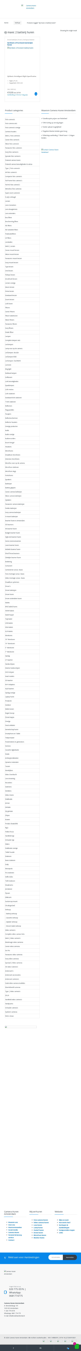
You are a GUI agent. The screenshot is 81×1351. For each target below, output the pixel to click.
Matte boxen (9, 709)
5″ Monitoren (9, 648)
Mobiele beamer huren (12, 549)
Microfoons (9, 451)
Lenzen (7, 201)
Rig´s (6, 828)
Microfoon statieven (12, 467)
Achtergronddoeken (11, 758)
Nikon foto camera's (12, 144)
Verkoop (8, 910)
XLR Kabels (9, 631)
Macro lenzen (9, 287)
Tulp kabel (8, 619)
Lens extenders (10, 213)
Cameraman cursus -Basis (14, 570)
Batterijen (8, 484)
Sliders (7, 844)
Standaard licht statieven (13, 398)
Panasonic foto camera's (13, 148)
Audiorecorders (10, 438)
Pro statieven (9, 873)
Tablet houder (10, 852)
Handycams (9, 1004)
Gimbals (8, 807)
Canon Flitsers (10, 312)
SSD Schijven (9, 672)
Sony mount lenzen (11, 263)
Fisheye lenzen (10, 275)
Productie (8, 701)
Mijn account (64, 1220)
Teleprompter (9, 738)
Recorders (8, 783)
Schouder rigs (9, 840)
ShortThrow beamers (12, 553)
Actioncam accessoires (13, 975)
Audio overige (9, 434)
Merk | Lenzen (10, 246)
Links (61, 1233)
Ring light (8, 369)
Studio (7, 754)
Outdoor (8, 705)
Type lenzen (9, 267)
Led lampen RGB (10, 357)
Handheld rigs (9, 836)
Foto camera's (10, 119)
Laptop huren (9, 697)
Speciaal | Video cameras (13, 963)
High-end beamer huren (13, 537)
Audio (7, 430)
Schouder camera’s (11, 1008)
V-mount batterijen (11, 516)
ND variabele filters (11, 230)
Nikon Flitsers (9, 320)
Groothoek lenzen (11, 279)
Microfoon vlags (10, 471)
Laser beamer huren (12, 545)
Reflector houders (11, 422)
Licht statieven (10, 394)
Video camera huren (41, 1223)
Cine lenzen (9, 271)
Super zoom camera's (12, 193)
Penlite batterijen (10, 508)
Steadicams (9, 885)
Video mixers (9, 795)
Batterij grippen (10, 488)
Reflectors (8, 406)
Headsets (8, 447)
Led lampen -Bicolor (12, 353)
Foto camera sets (11, 123)
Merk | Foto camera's (12, 136)
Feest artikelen (10, 725)
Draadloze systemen (12, 582)
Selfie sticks (9, 877)
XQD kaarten (9, 689)
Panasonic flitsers (11, 324)
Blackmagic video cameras (14, 942)
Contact (11, 1240)
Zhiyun (7, 815)
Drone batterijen (12, 40)
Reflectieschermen (11, 418)
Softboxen (8, 377)
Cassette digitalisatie (12, 750)
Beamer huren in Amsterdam (15, 521)
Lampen (8, 336)
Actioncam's (9, 971)
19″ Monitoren (10, 644)
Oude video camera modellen (15, 983)
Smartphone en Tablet (12, 734)
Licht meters (9, 389)
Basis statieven (10, 860)
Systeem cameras (11, 1012)
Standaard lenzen (11, 295)
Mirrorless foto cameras (13, 189)
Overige (7, 721)
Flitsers (7, 308)
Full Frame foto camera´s (13, 181)
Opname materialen (12, 762)
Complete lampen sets (12, 340)
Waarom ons (13, 1222)
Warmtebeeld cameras (12, 987)
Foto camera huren (41, 1220)
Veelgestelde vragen (67, 1230)
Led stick (8, 365)
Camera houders (10, 132)
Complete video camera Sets (14, 934)
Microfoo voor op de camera (15, 463)
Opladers (8, 500)
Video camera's (10, 930)
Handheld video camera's (13, 1000)
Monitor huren (39, 1238)
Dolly (7, 864)
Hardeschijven (10, 664)
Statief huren (39, 1230)
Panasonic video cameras (13, 955)
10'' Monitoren (10, 639)
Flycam (7, 893)
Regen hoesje (9, 713)
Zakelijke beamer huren (13, 558)
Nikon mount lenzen (12, 254)
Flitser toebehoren (11, 316)
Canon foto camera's (12, 140)
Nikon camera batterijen (13, 496)
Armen (7, 803)
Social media (13, 1230)
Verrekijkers (9, 770)
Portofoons (9, 475)
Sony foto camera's (11, 152)
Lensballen (8, 242)
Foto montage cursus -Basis (14, 574)
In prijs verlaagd (10, 197)
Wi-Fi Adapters (10, 684)
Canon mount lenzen (12, 250)
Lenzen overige (10, 283)
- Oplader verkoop (11, 922)
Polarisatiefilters (10, 234)
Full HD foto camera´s (12, 185)
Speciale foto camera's (12, 156)
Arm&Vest (8, 889)
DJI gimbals (9, 811)
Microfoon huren (40, 1235)
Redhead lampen (10, 373)
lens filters (8, 217)
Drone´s (20, 40)
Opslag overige (10, 693)
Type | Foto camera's (12, 168)
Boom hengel (9, 443)
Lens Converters (10, 205)
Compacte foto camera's (13, 176)
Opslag (7, 656)
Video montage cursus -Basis (15, 578)
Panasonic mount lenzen (13, 258)
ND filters (8, 226)
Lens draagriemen (11, 209)
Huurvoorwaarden (15, 1227)
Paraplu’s (8, 414)
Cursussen (8, 566)
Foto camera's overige (12, 128)
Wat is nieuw (9, 1016)
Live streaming (10, 779)
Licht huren (9, 304)
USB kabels (9, 623)
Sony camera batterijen (13, 512)
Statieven (8, 856)
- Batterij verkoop (11, 914)
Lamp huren (38, 1228)
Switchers (8, 787)
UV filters (8, 238)
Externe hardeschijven (12, 668)
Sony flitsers (9, 328)
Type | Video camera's (12, 991)
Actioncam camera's (12, 979)
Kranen (7, 819)
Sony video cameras (12, 959)
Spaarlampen (9, 385)
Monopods (9, 869)
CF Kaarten (9, 660)
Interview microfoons (12, 459)
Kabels (7, 603)
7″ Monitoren (9, 652)
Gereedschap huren (11, 729)
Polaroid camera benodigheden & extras (18, 164)
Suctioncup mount (11, 901)
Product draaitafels (11, 824)
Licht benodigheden (11, 381)
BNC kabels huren (11, 607)
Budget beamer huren (12, 533)
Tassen (7, 766)
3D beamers (9, 525)
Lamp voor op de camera (13, 348)
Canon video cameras (12, 946)
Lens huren (38, 1225)
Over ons (11, 1225)
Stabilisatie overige (11, 848)
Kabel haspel (9, 615)
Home (6, 23)
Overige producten (28, 40)
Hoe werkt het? (64, 1223)
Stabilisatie (8, 799)
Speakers (8, 480)
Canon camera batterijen (13, 492)
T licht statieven (10, 402)
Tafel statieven (10, 881)
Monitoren (8, 635)
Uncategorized (10, 905)
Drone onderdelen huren (13, 598)
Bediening (8, 562)
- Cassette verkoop (11, 918)
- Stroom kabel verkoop (13, 926)
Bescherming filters (11, 221)
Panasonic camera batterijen (14, 504)
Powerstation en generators (14, 742)
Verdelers (8, 791)
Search (40, 1348)
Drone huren (9, 594)
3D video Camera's (11, 967)
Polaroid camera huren (12, 160)
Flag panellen (9, 410)
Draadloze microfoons (12, 455)
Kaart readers (9, 676)
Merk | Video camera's (12, 938)
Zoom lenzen (9, 299)
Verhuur (17, 23)
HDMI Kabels (9, 611)
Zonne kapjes (9, 717)
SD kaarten (9, 680)
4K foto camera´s (11, 172)
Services (8, 746)
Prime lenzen (9, 291)
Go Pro (7, 950)
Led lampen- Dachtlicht (13, 361)
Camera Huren (13, 1232)
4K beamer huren (11, 529)
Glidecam (8, 897)
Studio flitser (9, 332)
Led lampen (9, 344)
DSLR (7, 995)
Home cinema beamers (13, 541)
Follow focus (9, 832)
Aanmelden (70, 1257)
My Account (13, 1348)
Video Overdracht (11, 774)
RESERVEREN (35, 94)
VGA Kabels (9, 627)
